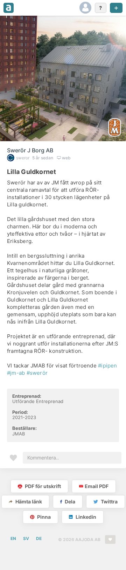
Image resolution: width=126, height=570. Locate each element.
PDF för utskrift (42, 486)
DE (39, 538)
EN (13, 538)
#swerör (37, 373)
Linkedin (85, 517)
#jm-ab (16, 373)
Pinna (43, 517)
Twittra (109, 501)
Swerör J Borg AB (30, 150)
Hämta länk (28, 501)
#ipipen (107, 365)
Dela (69, 501)
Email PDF (96, 486)
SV (26, 538)
